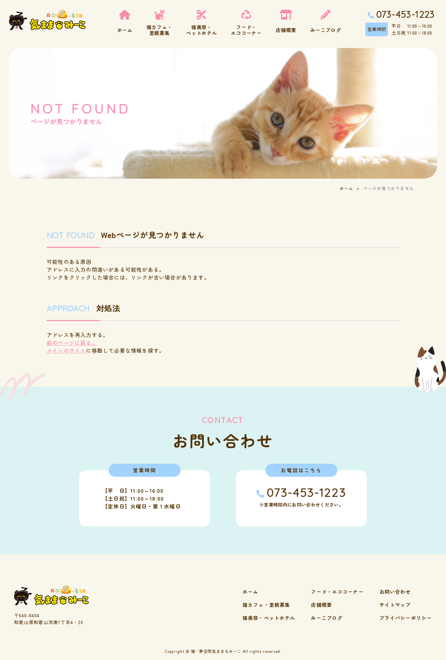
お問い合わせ (395, 591)
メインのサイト (66, 350)
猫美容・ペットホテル (269, 617)
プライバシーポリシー (405, 617)
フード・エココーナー (337, 591)
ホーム (347, 188)
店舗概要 (321, 604)
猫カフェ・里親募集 (266, 604)
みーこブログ (326, 617)
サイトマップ (395, 604)
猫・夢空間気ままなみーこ (216, 651)
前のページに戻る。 (72, 342)
